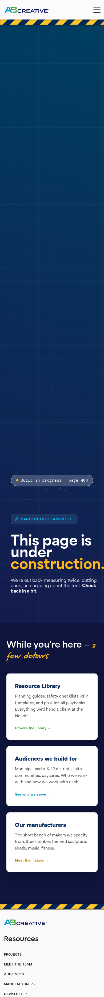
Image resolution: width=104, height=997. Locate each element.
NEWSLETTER (15, 993)
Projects (13, 954)
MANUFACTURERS (19, 984)
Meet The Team (18, 964)
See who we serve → (33, 794)
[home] (30, 10)
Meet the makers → (32, 860)
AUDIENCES (14, 974)
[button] (97, 9)
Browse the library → (33, 728)
